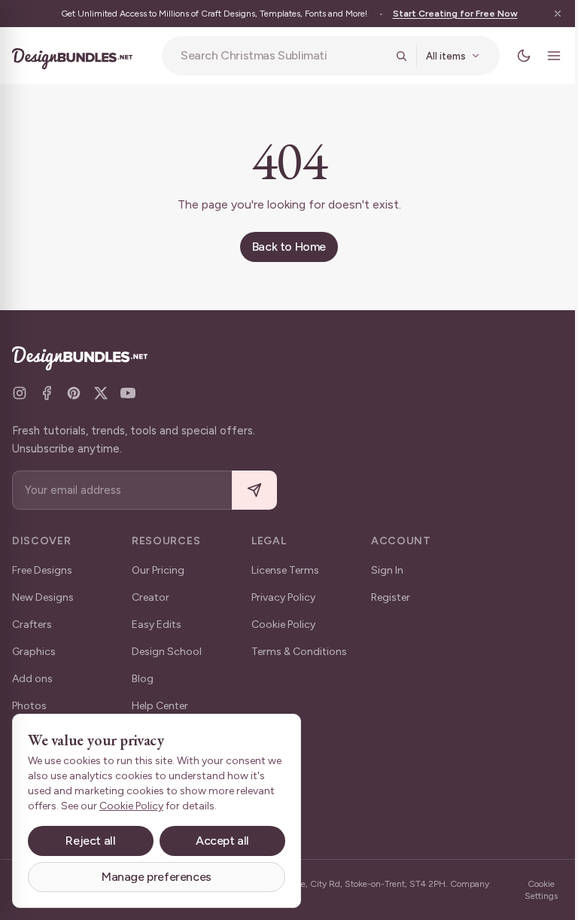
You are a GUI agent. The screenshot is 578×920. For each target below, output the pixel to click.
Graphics (34, 651)
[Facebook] (46, 393)
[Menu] (543, 56)
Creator (150, 597)
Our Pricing (158, 570)
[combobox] (278, 56)
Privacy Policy (283, 597)
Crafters (32, 624)
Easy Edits (156, 624)
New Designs (43, 597)
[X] (100, 393)
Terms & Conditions (299, 651)
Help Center (160, 705)
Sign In (387, 570)
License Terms (285, 570)
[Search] (390, 56)
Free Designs (42, 570)
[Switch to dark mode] (512, 56)
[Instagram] (19, 393)
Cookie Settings (530, 890)
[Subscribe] (254, 490)
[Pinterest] (73, 393)
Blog (143, 678)
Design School (167, 651)
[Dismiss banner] (546, 13)
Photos (29, 705)
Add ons (32, 678)
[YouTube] (127, 393)
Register (390, 597)
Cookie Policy (283, 624)
